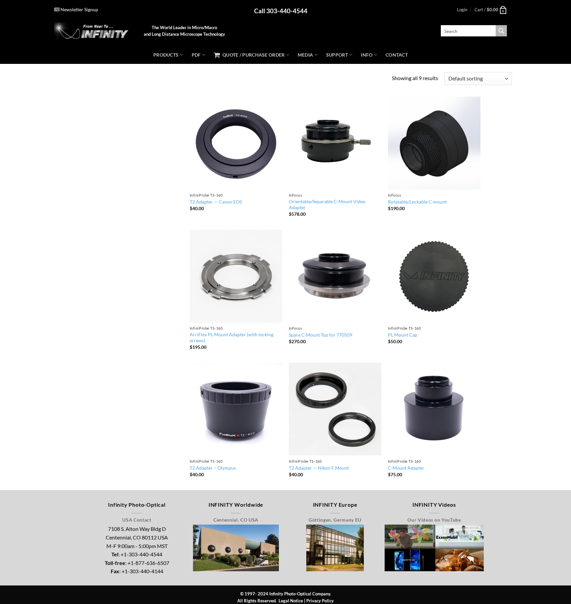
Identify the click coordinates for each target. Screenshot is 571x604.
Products (165, 55)
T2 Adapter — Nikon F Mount (319, 468)
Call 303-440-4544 (280, 11)
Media (305, 55)
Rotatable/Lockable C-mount (417, 202)
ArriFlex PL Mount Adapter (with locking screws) (231, 338)
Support (337, 55)
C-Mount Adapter (406, 468)
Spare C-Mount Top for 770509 (320, 335)
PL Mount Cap (402, 335)
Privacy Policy (320, 600)
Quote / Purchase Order (252, 55)
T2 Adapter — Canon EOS (216, 202)
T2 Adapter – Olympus (213, 468)
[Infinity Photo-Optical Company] (94, 31)
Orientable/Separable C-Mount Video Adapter (327, 204)
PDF (196, 55)
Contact (397, 55)
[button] (462, 9)
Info (366, 55)
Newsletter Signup (78, 9)
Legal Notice (291, 600)
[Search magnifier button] (501, 30)
